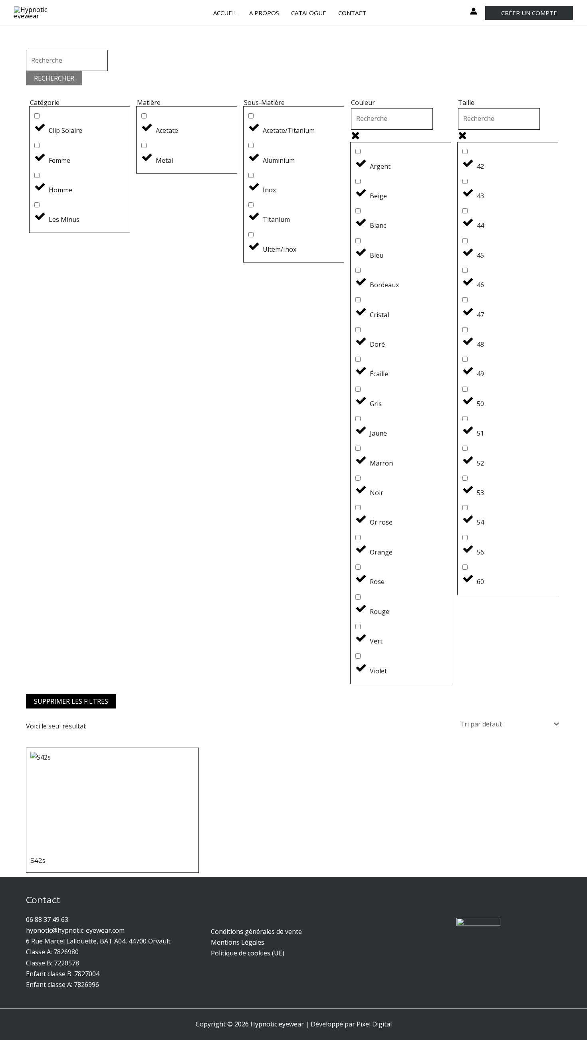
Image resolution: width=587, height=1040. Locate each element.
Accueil (225, 13)
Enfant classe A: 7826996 (62, 984)
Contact (352, 13)
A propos (264, 13)
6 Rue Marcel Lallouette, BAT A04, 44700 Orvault (98, 941)
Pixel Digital (374, 1024)
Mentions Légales (237, 942)
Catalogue (308, 13)
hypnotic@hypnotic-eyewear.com (75, 930)
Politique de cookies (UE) (247, 953)
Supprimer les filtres (71, 701)
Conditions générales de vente (256, 931)
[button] (529, 13)
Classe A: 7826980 (52, 951)
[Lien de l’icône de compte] (473, 11)
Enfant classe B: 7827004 (62, 973)
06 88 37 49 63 (47, 919)
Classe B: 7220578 (52, 963)
